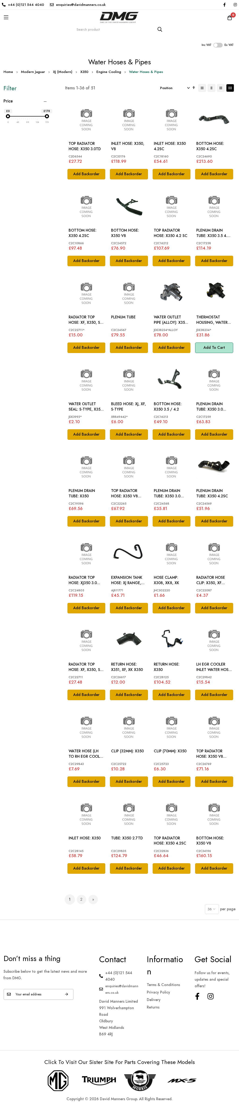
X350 (84, 71)
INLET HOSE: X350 (85, 838)
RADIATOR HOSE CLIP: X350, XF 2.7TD (210, 580)
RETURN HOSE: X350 (166, 667)
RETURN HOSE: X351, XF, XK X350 (127, 667)
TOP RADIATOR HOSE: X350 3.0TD (85, 146)
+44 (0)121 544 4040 (26, 4)
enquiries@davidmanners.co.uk (81, 4)
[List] (202, 88)
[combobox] (119, 29)
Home (8, 71)
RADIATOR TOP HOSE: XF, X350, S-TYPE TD (85, 320)
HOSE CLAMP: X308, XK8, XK (166, 580)
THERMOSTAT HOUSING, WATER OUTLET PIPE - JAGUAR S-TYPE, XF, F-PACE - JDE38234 (213, 320)
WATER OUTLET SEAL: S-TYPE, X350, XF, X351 (86, 406)
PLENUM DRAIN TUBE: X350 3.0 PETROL (209, 406)
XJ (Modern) (62, 71)
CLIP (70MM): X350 (170, 751)
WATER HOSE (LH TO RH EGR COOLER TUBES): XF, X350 (86, 754)
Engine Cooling (108, 71)
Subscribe (66, 994)
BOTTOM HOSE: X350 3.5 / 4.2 (168, 406)
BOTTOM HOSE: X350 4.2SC (210, 146)
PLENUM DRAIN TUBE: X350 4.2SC (212, 493)
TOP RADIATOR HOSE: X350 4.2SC (170, 841)
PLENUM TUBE (123, 317)
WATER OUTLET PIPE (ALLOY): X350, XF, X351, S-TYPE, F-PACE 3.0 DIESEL (171, 320)
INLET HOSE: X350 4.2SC (170, 146)
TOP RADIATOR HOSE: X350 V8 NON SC (124, 493)
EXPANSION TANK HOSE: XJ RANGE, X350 (126, 580)
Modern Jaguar (33, 71)
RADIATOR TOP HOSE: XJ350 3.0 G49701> (83, 580)
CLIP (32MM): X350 (127, 751)
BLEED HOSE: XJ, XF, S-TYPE (128, 406)
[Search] (160, 29)
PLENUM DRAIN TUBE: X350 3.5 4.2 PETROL (212, 233)
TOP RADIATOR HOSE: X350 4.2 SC (170, 233)
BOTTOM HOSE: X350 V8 (125, 233)
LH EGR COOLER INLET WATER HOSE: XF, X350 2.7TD (214, 667)
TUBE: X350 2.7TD (127, 838)
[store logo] (119, 17)
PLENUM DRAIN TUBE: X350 (82, 493)
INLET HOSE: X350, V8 (127, 146)
